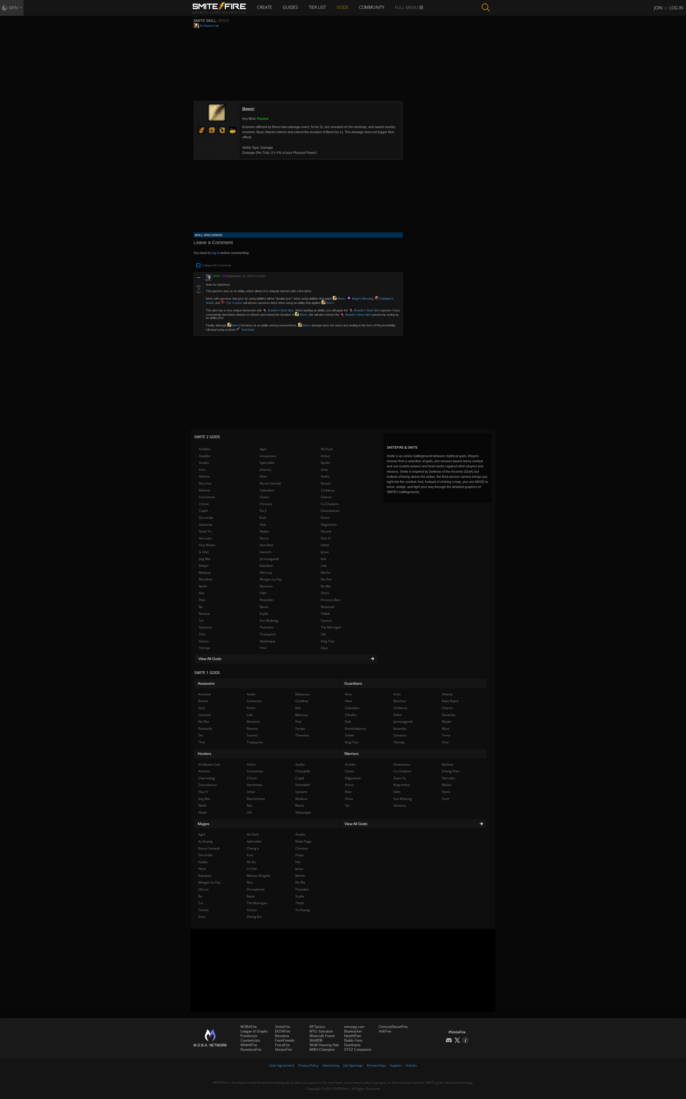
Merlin (325, 572)
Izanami (265, 552)
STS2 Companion (357, 1050)
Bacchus (205, 483)
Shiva (349, 798)
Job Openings (353, 1065)
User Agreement (281, 1065)
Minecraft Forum (322, 1036)
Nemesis (266, 586)
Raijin (251, 896)
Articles (411, 1065)
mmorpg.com (354, 1027)
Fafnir (397, 715)
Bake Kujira (450, 701)
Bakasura (302, 694)
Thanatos (267, 627)
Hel (297, 862)
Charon (326, 497)
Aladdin (204, 456)
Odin (263, 593)
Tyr (347, 805)
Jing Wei (205, 559)
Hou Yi (325, 538)
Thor (202, 634)
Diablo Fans (353, 1040)
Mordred (205, 579)
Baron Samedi (270, 483)
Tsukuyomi (268, 634)
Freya (299, 855)
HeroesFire (283, 1050)
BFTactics (317, 1027)
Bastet (325, 483)
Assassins (206, 683)
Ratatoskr (328, 607)
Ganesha (205, 524)
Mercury (266, 572)
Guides (290, 7)
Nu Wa (326, 586)
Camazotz (254, 701)
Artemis (265, 469)
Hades (264, 531)
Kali (323, 559)
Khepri (203, 565)
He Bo (251, 862)
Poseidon (266, 600)
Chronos (266, 504)
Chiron (204, 504)
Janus (325, 552)
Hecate (326, 531)
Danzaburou (330, 510)
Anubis (204, 462)
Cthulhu (350, 715)
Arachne (204, 694)
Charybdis (302, 771)
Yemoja (204, 648)
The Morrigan (331, 627)
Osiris (325, 593)
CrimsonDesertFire (393, 1027)
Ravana (204, 613)
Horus (264, 538)
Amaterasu (268, 456)
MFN (13, 8)
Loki (324, 565)
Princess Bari (330, 600)
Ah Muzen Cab (209, 25)
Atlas (263, 476)
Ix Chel (204, 552)
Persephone (256, 889)
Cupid (203, 510)
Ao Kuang (205, 841)
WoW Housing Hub (324, 1045)
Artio (324, 469)
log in (216, 253)
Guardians (353, 683)
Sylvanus (205, 627)
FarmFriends (284, 1040)
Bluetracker (353, 1031)
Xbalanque (267, 641)
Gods (342, 7)
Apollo (325, 462)
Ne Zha (326, 579)
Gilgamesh (329, 524)
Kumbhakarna (355, 728)
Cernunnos (207, 497)
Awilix (325, 476)
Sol (201, 620)
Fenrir (325, 517)
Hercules (205, 538)
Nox (250, 882)
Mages (203, 824)
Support (396, 1065)
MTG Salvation (321, 1031)
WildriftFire (248, 1045)
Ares (202, 469)
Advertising (330, 1065)
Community (371, 7)
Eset (263, 517)
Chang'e (253, 848)
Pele (202, 600)
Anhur (325, 456)
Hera (202, 868)
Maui (445, 728)
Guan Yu (205, 531)
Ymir (263, 648)
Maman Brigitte (258, 875)
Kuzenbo (399, 728)
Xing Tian (327, 641)
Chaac (264, 497)
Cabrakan (267, 490)
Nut (201, 593)
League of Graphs (254, 1031)
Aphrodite (267, 462)
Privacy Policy (308, 1065)
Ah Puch (327, 449)
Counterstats (250, 1040)
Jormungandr (269, 559)
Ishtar (325, 545)
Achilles (204, 449)
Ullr (323, 634)
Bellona (204, 490)
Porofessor (248, 1036)
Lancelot (204, 715)
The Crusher (234, 302)
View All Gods (209, 659)
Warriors (351, 753)
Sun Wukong (269, 620)
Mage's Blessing (362, 298)
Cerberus (328, 490)
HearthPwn (352, 1036)
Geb (263, 524)
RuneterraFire (250, 1050)
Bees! (341, 298)
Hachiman (254, 785)
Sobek (325, 613)
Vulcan (204, 641)
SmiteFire (282, 1027)
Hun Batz (266, 545)
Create (264, 7)
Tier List (317, 7)
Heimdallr (302, 785)
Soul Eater (247, 329)
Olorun (203, 889)
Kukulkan (266, 565)
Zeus (324, 648)
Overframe (352, 1045)
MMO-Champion (322, 1050)
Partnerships (376, 1065)
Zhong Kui (254, 916)
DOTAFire (282, 1031)
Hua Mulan (207, 545)
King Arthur (401, 785)
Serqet (300, 728)
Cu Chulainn (330, 504)
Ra (201, 607)
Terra (446, 735)
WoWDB (316, 1040)
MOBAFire (248, 1027)
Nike (348, 791)
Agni (263, 449)
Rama (264, 607)
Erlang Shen (451, 771)
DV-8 (216, 276)
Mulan (446, 785)
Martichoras (256, 798)
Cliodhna (301, 701)
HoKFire (385, 1031)
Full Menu (407, 7)
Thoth (299, 903)
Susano (326, 620)
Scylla (264, 613)
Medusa (205, 572)
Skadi (202, 812)
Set (200, 735)
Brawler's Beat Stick (280, 310)
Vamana (399, 805)
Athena (204, 476)
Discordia (206, 517)
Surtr (445, 798)
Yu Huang (302, 910)
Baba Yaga (303, 841)
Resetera (282, 1036)
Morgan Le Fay (271, 579)
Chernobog (206, 778)
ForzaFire (282, 1045)
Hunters (204, 753)
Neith (203, 586)
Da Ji (263, 510)
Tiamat (203, 910)
